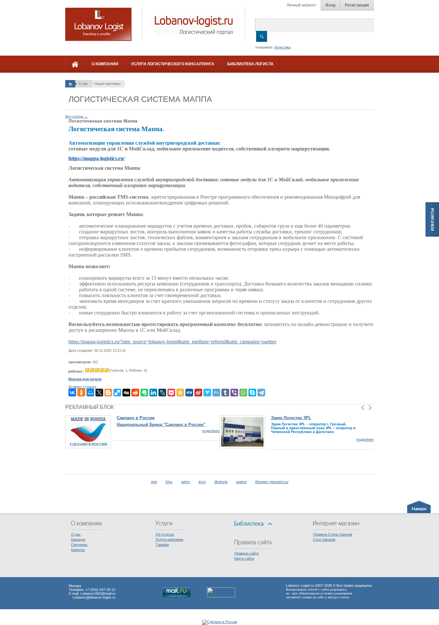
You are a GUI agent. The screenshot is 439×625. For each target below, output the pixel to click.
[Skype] (252, 392)
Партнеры (79, 545)
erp (154, 481)
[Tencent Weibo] (216, 392)
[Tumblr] (225, 392)
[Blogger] (108, 392)
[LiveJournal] (162, 392)
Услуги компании (169, 539)
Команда (78, 539)
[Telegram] (261, 392)
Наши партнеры (107, 84)
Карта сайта (244, 558)
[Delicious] (117, 392)
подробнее (211, 431)
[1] (87, 370)
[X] (99, 392)
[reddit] (135, 392)
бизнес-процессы (271, 481)
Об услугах (165, 534)
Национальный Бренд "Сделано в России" (161, 424)
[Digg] (126, 392)
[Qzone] (180, 392)
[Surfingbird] (207, 392)
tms (169, 481)
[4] (101, 370)
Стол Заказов (324, 539)
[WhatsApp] (243, 392)
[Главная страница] (70, 84)
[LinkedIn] (153, 392)
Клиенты (78, 550)
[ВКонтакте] (72, 392)
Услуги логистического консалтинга (172, 64)
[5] (106, 370)
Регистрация (357, 5)
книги (241, 481)
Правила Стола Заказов (332, 534)
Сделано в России (136, 417)
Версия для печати (85, 379)
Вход (331, 5)
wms (185, 481)
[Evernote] (144, 392)
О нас (83, 84)
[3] (96, 370)
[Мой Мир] (90, 392)
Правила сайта (246, 553)
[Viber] (234, 392)
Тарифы (162, 545)
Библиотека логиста (250, 64)
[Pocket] (171, 392)
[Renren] (189, 392)
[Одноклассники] (81, 392)
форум (221, 481)
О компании (105, 64)
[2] (92, 370)
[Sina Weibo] (198, 392)
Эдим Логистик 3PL (291, 417)
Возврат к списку (82, 387)
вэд (202, 481)
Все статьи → (76, 116)
